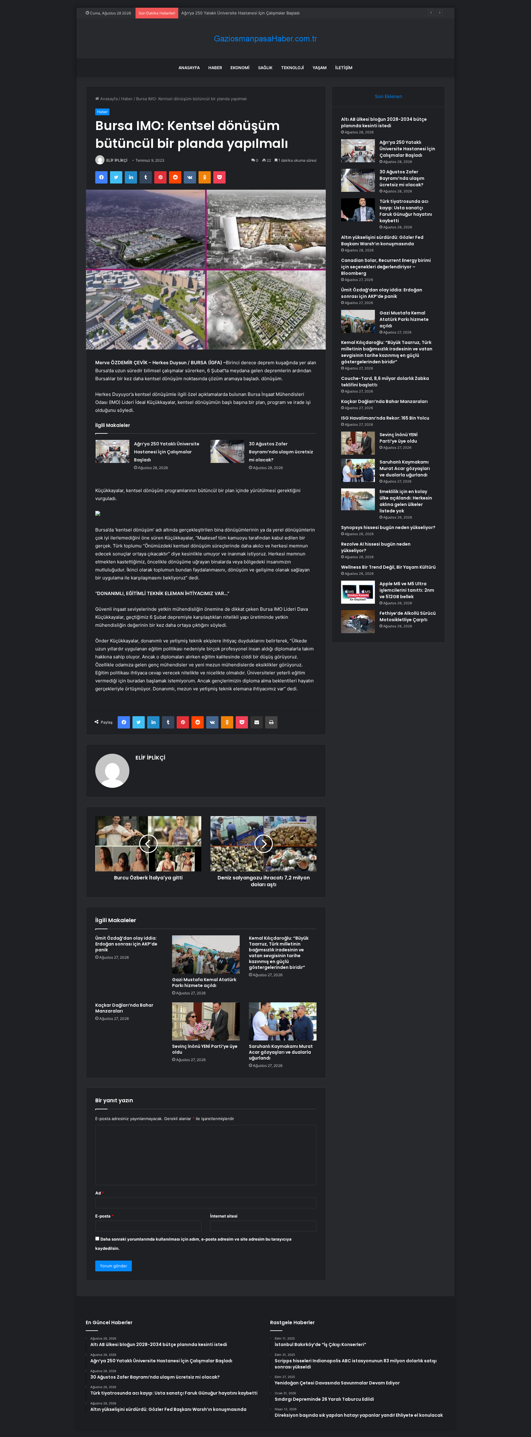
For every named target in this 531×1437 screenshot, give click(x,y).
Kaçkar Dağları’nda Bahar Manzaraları (124, 1008)
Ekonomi (240, 67)
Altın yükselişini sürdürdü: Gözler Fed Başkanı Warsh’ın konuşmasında (382, 240)
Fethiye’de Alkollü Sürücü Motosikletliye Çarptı (408, 616)
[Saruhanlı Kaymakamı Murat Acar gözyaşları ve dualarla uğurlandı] (283, 1021)
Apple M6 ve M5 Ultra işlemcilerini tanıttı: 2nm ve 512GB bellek (407, 590)
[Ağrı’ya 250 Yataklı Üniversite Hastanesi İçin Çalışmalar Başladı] (112, 451)
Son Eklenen (388, 96)
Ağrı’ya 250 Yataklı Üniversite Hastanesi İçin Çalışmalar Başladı (166, 452)
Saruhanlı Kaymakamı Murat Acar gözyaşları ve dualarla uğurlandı (281, 1052)
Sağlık (265, 67)
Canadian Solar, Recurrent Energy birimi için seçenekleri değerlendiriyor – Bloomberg (386, 266)
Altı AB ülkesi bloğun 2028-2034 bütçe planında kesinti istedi (384, 122)
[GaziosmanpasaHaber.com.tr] (265, 38)
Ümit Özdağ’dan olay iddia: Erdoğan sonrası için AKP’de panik (126, 944)
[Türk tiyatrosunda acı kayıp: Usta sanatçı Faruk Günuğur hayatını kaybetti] (358, 209)
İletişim (343, 67)
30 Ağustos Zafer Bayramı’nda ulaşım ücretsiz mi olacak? (235, 12)
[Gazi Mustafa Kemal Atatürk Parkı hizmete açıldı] (206, 954)
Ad (99, 1192)
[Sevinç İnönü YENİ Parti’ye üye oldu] (206, 1021)
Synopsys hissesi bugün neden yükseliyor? (388, 527)
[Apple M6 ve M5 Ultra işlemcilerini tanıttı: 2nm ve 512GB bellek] (358, 592)
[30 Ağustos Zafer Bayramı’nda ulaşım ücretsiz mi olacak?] (227, 451)
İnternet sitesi (224, 1216)
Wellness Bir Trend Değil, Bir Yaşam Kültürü (388, 567)
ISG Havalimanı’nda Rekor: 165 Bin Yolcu (385, 418)
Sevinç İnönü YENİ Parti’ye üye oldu (205, 1049)
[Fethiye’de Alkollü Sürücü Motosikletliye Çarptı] (358, 621)
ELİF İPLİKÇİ (116, 160)
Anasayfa (189, 67)
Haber (215, 67)
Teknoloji (292, 67)
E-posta (104, 1216)
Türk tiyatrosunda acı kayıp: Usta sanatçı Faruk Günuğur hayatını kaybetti (406, 211)
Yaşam (320, 67)
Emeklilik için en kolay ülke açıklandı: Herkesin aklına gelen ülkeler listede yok (406, 501)
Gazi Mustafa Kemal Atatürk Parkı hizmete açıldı (204, 983)
